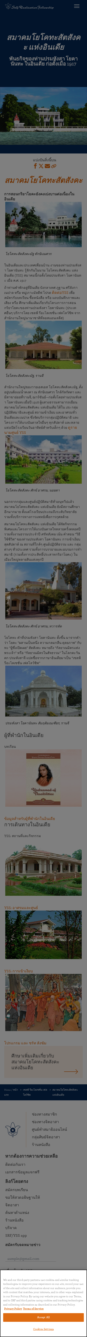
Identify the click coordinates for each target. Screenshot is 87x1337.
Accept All (43, 1317)
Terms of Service (33, 1308)
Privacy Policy (13, 1308)
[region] (43, 1303)
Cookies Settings (43, 1329)
